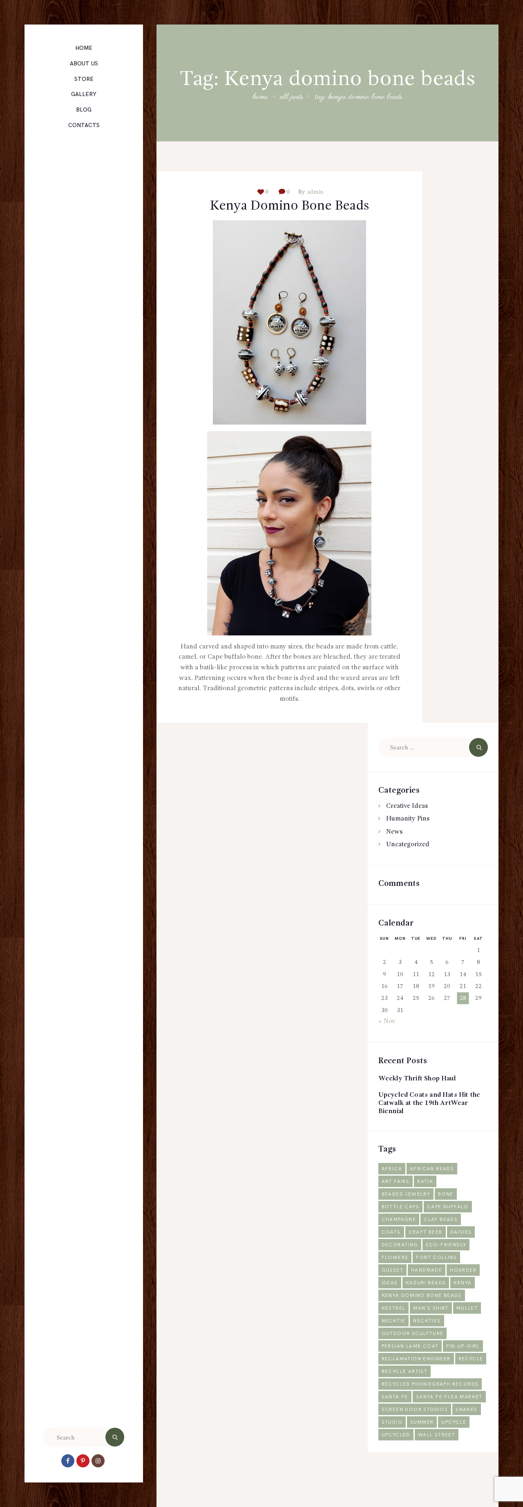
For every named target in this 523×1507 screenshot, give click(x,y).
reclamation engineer (416, 1359)
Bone (446, 1194)
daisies (461, 1232)
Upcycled (396, 1435)
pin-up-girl (462, 1346)
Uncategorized (407, 844)
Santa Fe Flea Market (449, 1397)
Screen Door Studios (415, 1409)
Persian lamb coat (410, 1346)
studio (392, 1422)
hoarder (463, 1270)
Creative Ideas (407, 806)
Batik (425, 1181)
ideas (390, 1283)
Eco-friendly (446, 1245)
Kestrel (394, 1308)
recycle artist (405, 1371)
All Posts (291, 97)
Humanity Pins (407, 819)
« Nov (387, 1021)
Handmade (426, 1270)
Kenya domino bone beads (422, 1295)
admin (314, 192)
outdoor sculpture (413, 1333)
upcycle (453, 1422)
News (394, 832)
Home (260, 97)
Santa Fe (395, 1397)
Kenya (463, 1283)
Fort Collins (436, 1257)
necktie (394, 1321)
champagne (399, 1219)
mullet (467, 1308)
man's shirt (430, 1308)
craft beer (426, 1232)
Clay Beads (441, 1219)
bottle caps (400, 1207)
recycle (470, 1359)
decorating (400, 1245)
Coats (391, 1232)
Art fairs (396, 1181)
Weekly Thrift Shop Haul (417, 1078)
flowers (395, 1257)
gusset (392, 1270)
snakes (466, 1409)
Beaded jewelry (406, 1194)
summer (422, 1422)
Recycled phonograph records (430, 1384)
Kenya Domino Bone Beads (289, 206)
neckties (426, 1321)
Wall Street (436, 1435)
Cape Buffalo (448, 1207)
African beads (432, 1169)
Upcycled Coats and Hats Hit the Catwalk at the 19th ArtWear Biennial (429, 1103)
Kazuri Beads (426, 1283)
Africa (392, 1169)
